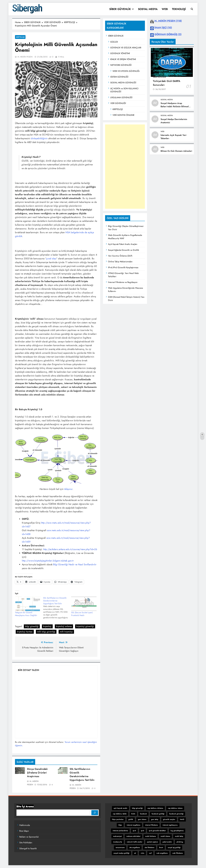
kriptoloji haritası (25, 631)
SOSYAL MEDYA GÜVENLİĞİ (123, 82)
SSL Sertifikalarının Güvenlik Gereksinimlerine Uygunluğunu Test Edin (82, 774)
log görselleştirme (177, 830)
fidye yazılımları (118, 819)
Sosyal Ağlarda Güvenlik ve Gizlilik (123, 250)
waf (150, 853)
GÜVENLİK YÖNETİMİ (120, 53)
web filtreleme (177, 853)
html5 (182, 819)
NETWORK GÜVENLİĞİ (121, 65)
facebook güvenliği (176, 814)
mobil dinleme (150, 836)
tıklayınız (68, 489)
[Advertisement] (125, 166)
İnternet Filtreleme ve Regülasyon (122, 282)
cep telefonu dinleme (155, 808)
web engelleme (162, 853)
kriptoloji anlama (64, 626)
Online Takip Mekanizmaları (120, 261)
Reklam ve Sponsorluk (29, 836)
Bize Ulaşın (24, 830)
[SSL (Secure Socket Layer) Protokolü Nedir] (84, 603)
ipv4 (134, 830)
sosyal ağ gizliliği (174, 847)
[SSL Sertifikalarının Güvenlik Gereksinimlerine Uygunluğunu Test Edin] (57, 607)
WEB (165, 9)
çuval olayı (51, 258)
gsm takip (154, 819)
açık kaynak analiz (120, 808)
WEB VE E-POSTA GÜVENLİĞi (126, 71)
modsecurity (117, 842)
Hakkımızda (24, 825)
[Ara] (94, 812)
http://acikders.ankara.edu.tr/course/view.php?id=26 (70, 549)
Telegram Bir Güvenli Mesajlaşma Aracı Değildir (26, 614)
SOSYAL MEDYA (148, 9)
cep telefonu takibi (120, 814)
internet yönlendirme (120, 830)
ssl (135, 853)
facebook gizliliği (158, 814)
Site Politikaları (25, 842)
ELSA (133, 814)
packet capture (152, 842)
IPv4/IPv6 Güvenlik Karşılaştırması (123, 267)
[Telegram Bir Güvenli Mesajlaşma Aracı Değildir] (27, 603)
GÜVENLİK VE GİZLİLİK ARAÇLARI (125, 47)
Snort (161, 847)
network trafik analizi (134, 842)
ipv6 (142, 830)
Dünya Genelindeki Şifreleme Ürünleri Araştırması (37, 772)
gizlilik (130, 819)
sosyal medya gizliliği (121, 853)
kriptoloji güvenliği (85, 626)
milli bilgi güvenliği (46, 631)
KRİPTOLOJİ (118, 109)
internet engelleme (133, 825)
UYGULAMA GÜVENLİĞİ (121, 97)
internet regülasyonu (170, 825)
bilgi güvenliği (32, 626)
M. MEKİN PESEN (25, 56)
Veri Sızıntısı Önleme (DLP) (120, 255)
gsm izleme (142, 819)
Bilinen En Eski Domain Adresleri (176, 151)
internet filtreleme (151, 825)
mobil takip (179, 836)
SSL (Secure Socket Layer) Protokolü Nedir (82, 614)
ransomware (120, 847)
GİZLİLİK (114, 41)
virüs (142, 853)
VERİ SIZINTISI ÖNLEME (123, 115)
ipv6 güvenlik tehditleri (157, 830)
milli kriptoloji (66, 631)
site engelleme (134, 847)
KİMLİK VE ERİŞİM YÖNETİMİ (123, 59)
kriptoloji (47, 626)
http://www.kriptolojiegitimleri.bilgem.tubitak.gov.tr (48, 560)
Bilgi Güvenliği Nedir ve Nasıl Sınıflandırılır (74, 564)
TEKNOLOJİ (179, 9)
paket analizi (167, 842)
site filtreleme (149, 847)
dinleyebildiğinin (39, 138)
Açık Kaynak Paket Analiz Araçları (122, 244)
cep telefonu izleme (175, 808)
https (120, 825)
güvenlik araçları (169, 819)
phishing (180, 842)
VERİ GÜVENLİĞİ (118, 103)
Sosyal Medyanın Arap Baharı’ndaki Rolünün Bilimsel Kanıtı (175, 106)
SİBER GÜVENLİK (120, 9)
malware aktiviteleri (133, 836)
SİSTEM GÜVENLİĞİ (119, 76)
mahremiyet (117, 836)
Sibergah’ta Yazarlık (28, 848)
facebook (143, 814)
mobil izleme (165, 836)
